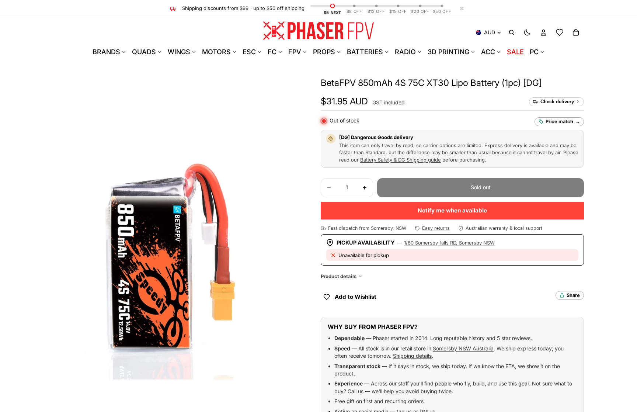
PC (534, 52)
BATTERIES (365, 52)
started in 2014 (409, 338)
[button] (431, 82)
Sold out (481, 187)
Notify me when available (452, 210)
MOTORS (216, 52)
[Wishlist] (559, 32)
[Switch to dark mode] (527, 32)
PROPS (324, 52)
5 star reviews (513, 338)
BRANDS (106, 52)
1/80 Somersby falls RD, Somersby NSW (449, 243)
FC (272, 52)
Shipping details (412, 356)
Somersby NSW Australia (463, 348)
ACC (488, 52)
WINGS (179, 52)
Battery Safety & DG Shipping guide (400, 160)
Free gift (344, 401)
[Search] (512, 32)
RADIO (405, 52)
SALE (515, 52)
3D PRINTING (448, 52)
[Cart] (576, 32)
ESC (249, 52)
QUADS (144, 52)
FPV (294, 52)
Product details (338, 276)
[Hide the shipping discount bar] (461, 8)
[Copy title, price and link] (550, 83)
